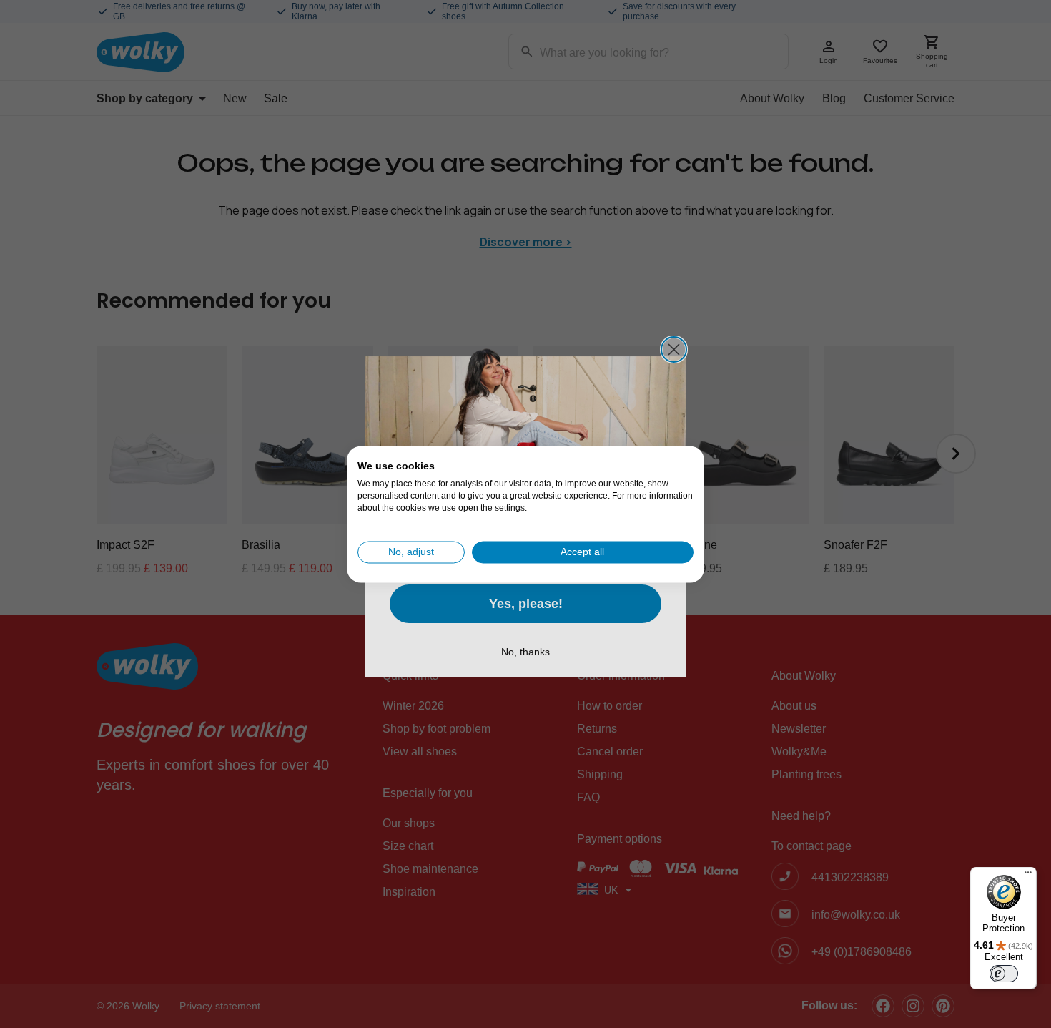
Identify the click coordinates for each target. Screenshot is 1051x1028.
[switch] (1004, 973)
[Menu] (1028, 875)
